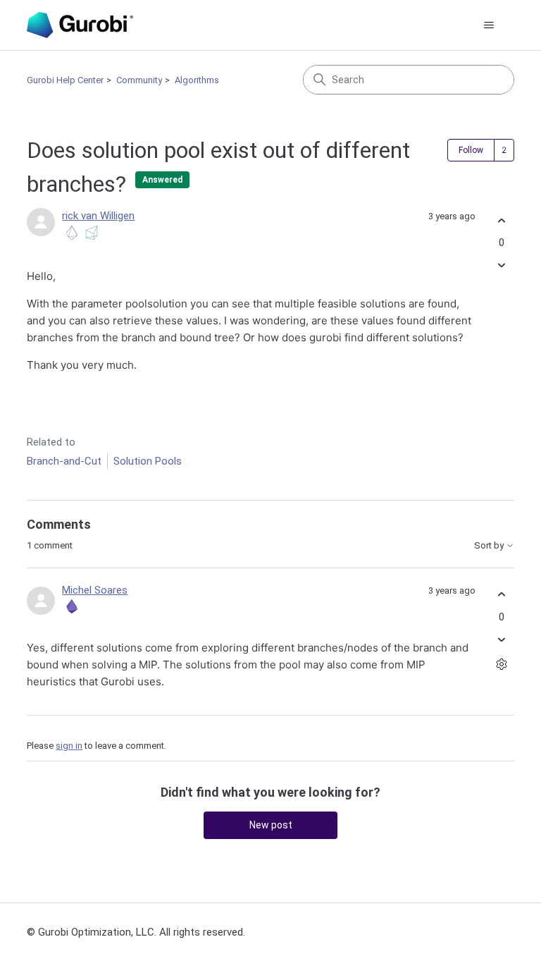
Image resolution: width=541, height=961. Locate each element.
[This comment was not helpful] (502, 639)
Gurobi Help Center (65, 80)
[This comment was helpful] (502, 594)
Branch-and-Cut (64, 461)
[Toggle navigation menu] (489, 25)
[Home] (79, 25)
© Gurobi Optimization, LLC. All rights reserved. (136, 932)
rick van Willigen (98, 215)
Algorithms (197, 80)
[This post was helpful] (502, 220)
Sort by (490, 546)
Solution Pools (147, 461)
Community (139, 80)
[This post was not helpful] (502, 265)
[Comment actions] (502, 663)
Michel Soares (95, 590)
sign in (69, 745)
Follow (471, 150)
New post (270, 825)
